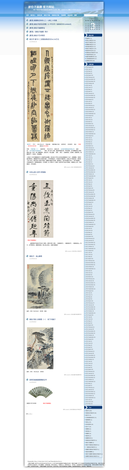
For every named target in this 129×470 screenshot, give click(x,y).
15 (99, 25)
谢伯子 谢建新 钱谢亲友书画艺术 (94, 454)
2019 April (89, 210)
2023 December (90, 109)
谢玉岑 (29, 144)
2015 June (89, 295)
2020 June (89, 182)
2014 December (90, 307)
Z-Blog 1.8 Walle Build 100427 (41, 461)
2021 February (90, 166)
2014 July (89, 317)
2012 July (89, 361)
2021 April (89, 162)
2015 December (90, 282)
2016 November (90, 264)
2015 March (89, 301)
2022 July (89, 137)
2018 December (90, 218)
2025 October (90, 83)
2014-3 (92, 18)
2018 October (90, 222)
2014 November (90, 309)
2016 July (89, 270)
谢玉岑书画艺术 (91, 42)
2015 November (90, 284)
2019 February (90, 214)
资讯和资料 (89, 424)
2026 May (89, 71)
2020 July (89, 180)
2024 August (89, 99)
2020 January (90, 192)
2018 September (90, 224)
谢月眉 (88, 431)
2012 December (90, 355)
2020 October (90, 174)
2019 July (89, 204)
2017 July (89, 252)
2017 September (90, 248)
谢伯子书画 (47, 15)
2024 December (90, 95)
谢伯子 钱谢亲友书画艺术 (92, 445)
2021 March (89, 164)
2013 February (90, 351)
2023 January (90, 125)
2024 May (89, 103)
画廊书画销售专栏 (91, 56)
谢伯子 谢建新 (90, 442)
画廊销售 (89, 420)
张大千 (88, 426)
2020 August (89, 178)
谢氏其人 (33, 15)
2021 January (90, 168)
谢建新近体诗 (90, 60)
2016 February (90, 278)
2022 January (90, 147)
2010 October (90, 395)
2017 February (90, 260)
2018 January (90, 240)
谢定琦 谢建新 (90, 451)
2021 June (89, 158)
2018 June (89, 230)
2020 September (90, 176)
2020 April (89, 186)
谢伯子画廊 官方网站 (41, 7)
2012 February (90, 371)
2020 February (90, 190)
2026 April (89, 73)
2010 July (89, 399)
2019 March (89, 212)
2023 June (89, 119)
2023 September (90, 113)
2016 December (90, 262)
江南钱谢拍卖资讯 (91, 58)
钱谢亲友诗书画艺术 (92, 52)
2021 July (89, 156)
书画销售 (63, 15)
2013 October (90, 335)
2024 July (89, 101)
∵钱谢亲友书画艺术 (91, 447)
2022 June (89, 139)
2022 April (89, 143)
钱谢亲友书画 (55, 15)
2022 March (89, 145)
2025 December (90, 79)
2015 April (89, 299)
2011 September (90, 381)
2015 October (90, 286)
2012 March (89, 369)
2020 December (90, 170)
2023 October (90, 111)
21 (97, 27)
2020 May (89, 184)
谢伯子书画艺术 (91, 48)
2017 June (89, 254)
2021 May (89, 160)
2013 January (90, 353)
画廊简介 (89, 38)
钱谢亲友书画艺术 (91, 413)
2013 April (89, 347)
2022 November (90, 129)
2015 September (90, 288)
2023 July (89, 117)
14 (97, 25)
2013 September (90, 337)
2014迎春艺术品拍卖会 (35, 150)
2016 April (89, 274)
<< (90, 18)
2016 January (90, 280)
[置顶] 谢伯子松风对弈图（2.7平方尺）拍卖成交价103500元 (50, 24)
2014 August (89, 315)
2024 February (90, 105)
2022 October (90, 131)
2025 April (89, 91)
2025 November (90, 81)
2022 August (89, 135)
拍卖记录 (39, 15)
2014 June (89, 319)
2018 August (89, 226)
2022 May (89, 141)
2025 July (89, 85)
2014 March (89, 325)
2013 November (90, 333)
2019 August (89, 202)
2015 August (89, 290)
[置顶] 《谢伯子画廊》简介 (38, 32)
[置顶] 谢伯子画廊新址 (37, 28)
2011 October (90, 379)
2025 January (90, 93)
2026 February (90, 77)
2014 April (89, 323)
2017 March (89, 258)
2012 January (90, 373)
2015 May (89, 297)
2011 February (90, 387)
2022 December (90, 127)
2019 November (90, 196)
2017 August (89, 250)
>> (95, 18)
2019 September (90, 200)
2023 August (89, 115)
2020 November (90, 172)
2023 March (89, 123)
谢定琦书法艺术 (91, 50)
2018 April (89, 234)
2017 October (90, 246)
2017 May (89, 256)
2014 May (89, 321)
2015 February (90, 303)
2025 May (89, 89)
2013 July (89, 341)
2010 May (89, 403)
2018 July (89, 228)
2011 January (90, 389)
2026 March (89, 75)
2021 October (90, 151)
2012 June (89, 363)
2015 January (90, 305)
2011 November (90, 377)
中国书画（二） (35, 149)
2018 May (89, 232)
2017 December (90, 242)
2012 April (89, 367)
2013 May (89, 345)
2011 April (89, 385)
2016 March (89, 276)
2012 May (89, 365)
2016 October (90, 266)
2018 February (90, 238)
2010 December (90, 391)
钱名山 (88, 422)
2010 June (89, 401)
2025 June (89, 87)
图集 (75, 15)
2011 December (90, 375)
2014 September (90, 313)
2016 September (90, 268)
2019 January (90, 216)
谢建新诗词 (89, 438)
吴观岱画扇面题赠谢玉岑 (38, 380)
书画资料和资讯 (91, 54)
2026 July (89, 69)
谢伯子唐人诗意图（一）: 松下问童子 (42, 319)
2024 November (90, 97)
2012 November (90, 357)
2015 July (89, 293)
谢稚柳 (88, 429)
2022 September (90, 133)
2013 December (90, 331)
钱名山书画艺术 (91, 40)
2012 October (90, 359)
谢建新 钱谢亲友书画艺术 (92, 449)
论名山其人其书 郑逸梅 (37, 172)
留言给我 (70, 15)
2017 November (90, 244)
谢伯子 (89, 410)
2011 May (89, 383)
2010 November (90, 393)
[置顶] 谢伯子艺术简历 (37, 35)
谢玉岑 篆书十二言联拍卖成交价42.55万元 (44, 39)
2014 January (90, 329)
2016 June (89, 272)
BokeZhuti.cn (59, 461)
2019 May (89, 208)
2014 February (90, 327)
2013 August (89, 339)
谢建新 (88, 433)
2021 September (90, 154)
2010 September (90, 397)
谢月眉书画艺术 (91, 46)
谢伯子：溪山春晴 (35, 256)
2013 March (89, 349)
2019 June (89, 206)
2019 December (90, 194)
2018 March (89, 236)
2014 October (90, 311)
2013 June (89, 343)
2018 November (90, 220)
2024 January (90, 107)
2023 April (89, 121)
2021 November (90, 149)
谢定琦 (88, 435)
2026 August (89, 67)
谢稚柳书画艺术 (91, 44)
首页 (27, 15)
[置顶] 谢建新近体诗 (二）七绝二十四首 (43, 20)
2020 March (89, 188)
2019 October (90, 198)
